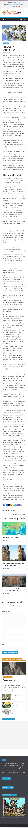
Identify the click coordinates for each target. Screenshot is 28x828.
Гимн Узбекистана (16, 711)
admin (11, 52)
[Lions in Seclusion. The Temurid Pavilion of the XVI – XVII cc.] (14, 574)
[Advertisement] (14, 735)
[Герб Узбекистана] (6, 705)
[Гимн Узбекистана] (6, 712)
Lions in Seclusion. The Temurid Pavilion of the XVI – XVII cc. (13, 590)
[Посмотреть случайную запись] (24, 19)
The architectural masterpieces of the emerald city (13, 564)
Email (3, 638)
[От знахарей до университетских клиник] (6, 697)
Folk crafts (6, 43)
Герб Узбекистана (16, 703)
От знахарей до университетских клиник (18, 696)
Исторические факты (7, 676)
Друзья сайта (5, 782)
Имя (3, 631)
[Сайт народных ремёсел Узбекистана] (3, 19)
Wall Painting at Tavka (19, 514)
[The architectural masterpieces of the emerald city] (14, 546)
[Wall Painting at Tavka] (14, 523)
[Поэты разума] (14, 668)
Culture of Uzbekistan (9, 510)
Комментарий (6, 611)
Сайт (3, 644)
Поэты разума (9, 680)
